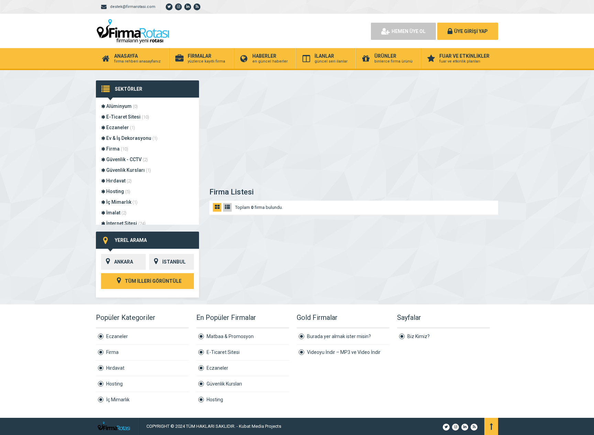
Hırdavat (118, 180)
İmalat (115, 212)
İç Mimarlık (121, 202)
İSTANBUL (174, 262)
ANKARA (123, 262)
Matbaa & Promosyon (230, 336)
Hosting (117, 191)
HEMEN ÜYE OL (409, 31)
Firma (116, 149)
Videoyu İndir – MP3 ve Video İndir (344, 352)
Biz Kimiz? (418, 336)
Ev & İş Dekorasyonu (131, 138)
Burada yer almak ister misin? (339, 336)
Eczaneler (120, 127)
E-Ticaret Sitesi (127, 117)
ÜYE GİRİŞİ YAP (471, 31)
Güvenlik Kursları (128, 170)
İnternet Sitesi (125, 223)
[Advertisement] (353, 132)
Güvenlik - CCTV (126, 159)
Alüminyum (121, 106)
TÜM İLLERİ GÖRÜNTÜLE (153, 281)
